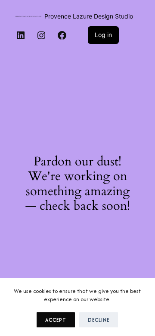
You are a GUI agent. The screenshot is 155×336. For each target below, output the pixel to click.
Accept (55, 320)
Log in (103, 34)
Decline (98, 320)
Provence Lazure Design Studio (88, 16)
